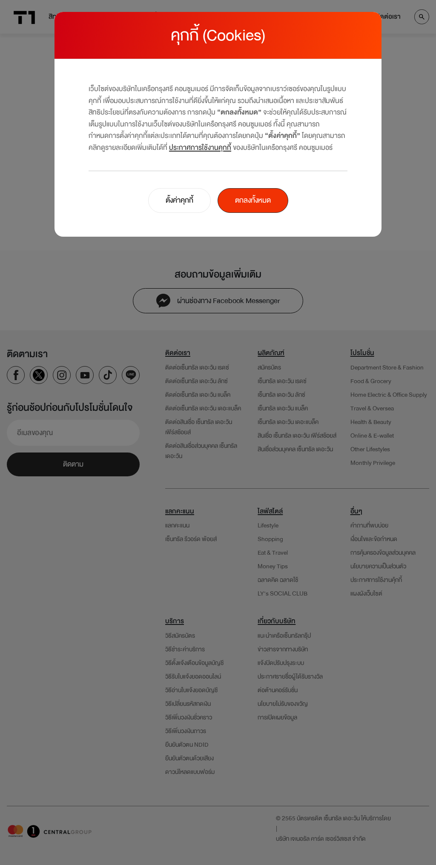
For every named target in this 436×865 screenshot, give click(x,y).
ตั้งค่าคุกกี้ (179, 200)
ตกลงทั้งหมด (253, 200)
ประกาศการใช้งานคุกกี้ (200, 147)
